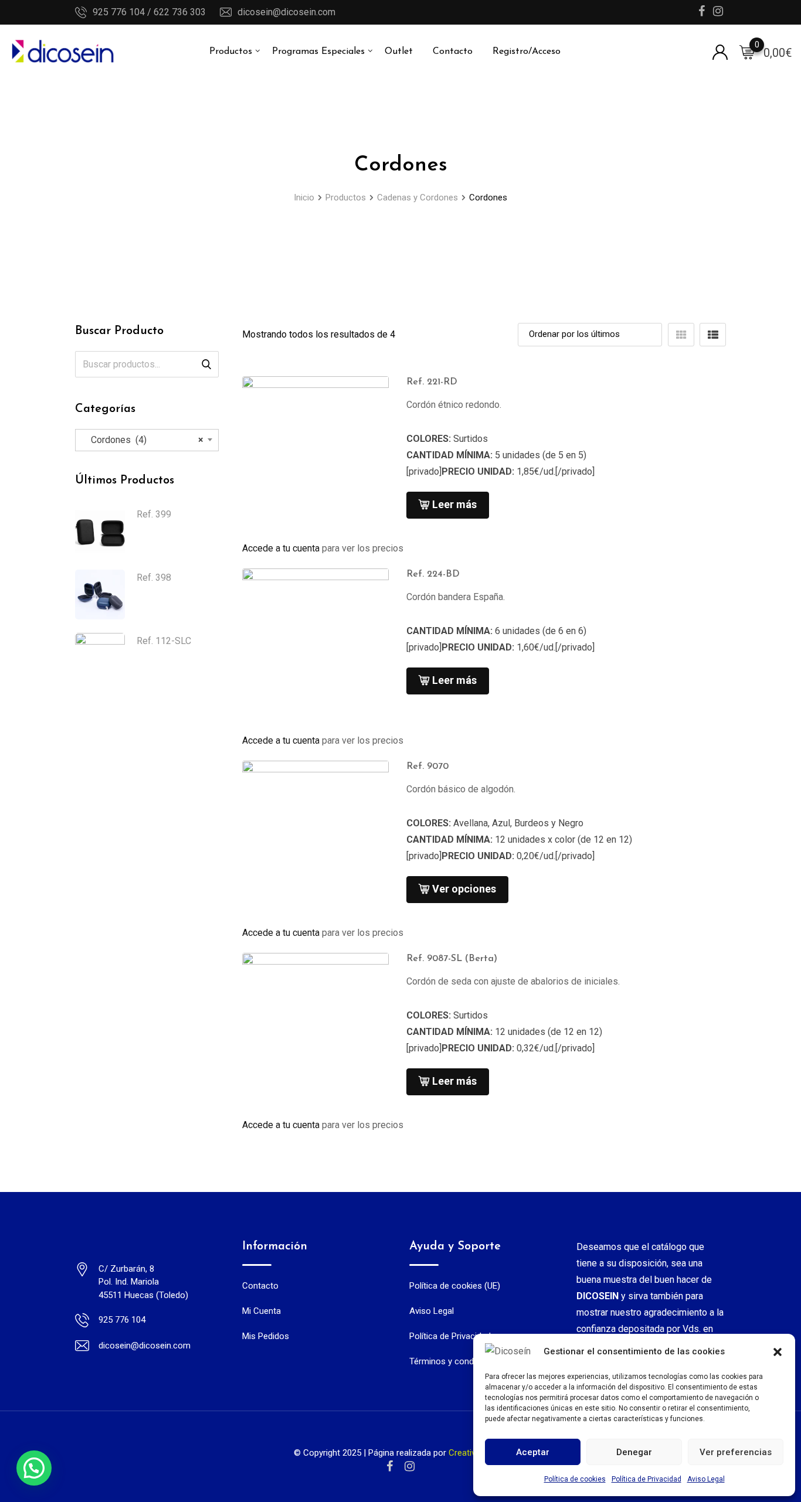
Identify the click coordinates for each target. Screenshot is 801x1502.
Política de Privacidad (646, 1479)
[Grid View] (681, 334)
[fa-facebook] (389, 1466)
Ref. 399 (154, 514)
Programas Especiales (318, 51)
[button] (777, 1351)
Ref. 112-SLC (164, 640)
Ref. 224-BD (433, 574)
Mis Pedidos (265, 1336)
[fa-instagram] (410, 1466)
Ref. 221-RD (431, 382)
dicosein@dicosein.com (286, 12)
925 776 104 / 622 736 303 (149, 12)
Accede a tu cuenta (281, 548)
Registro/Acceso (527, 51)
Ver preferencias (736, 1452)
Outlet (399, 51)
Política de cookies (575, 1479)
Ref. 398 (154, 577)
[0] (747, 51)
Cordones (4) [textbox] (143, 439)
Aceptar (532, 1452)
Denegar (634, 1452)
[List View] (713, 334)
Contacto (453, 51)
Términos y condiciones (455, 1361)
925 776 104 (122, 1319)
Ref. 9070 (427, 766)
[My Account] (720, 51)
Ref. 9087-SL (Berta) (451, 958)
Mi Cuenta (261, 1311)
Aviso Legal (706, 1479)
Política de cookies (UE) (454, 1285)
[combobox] (147, 440)
